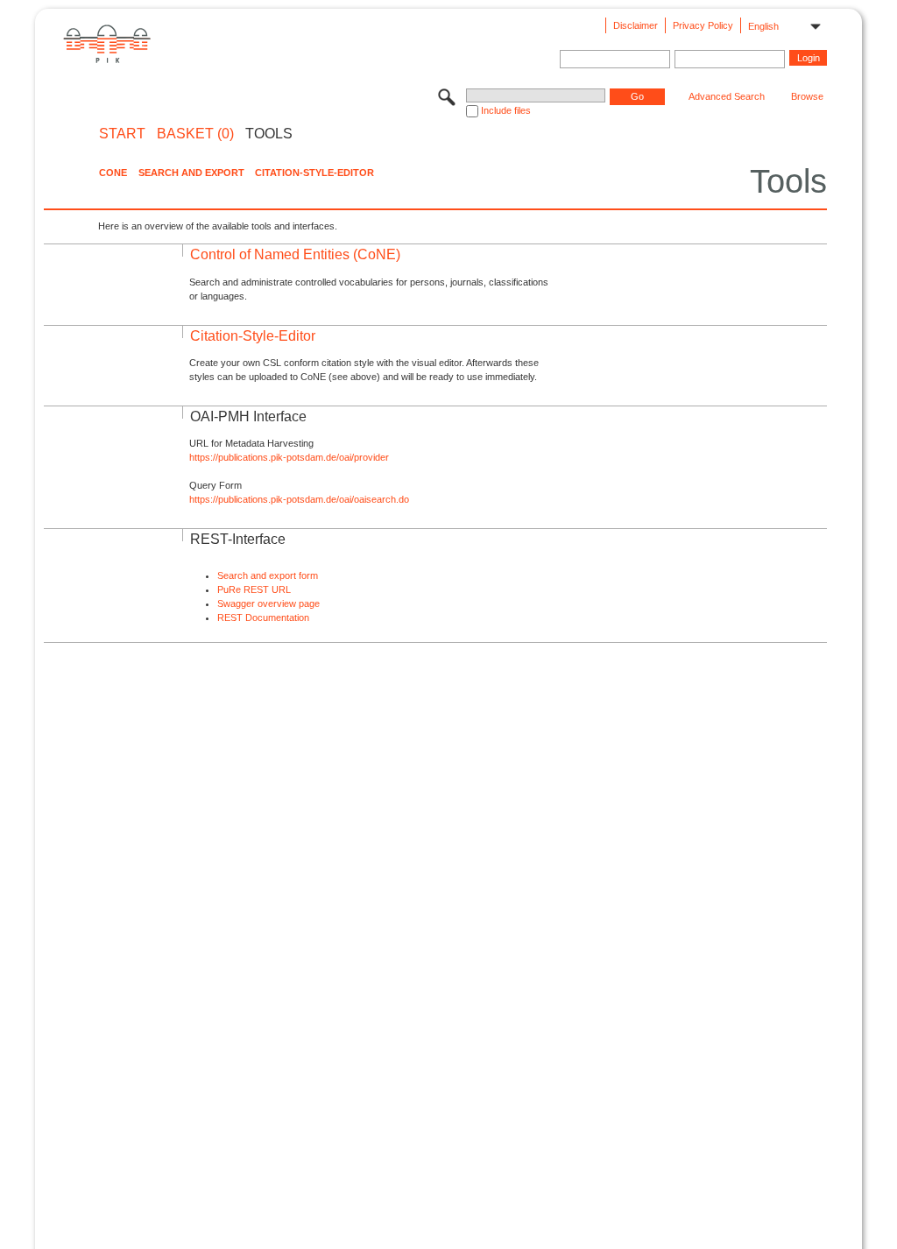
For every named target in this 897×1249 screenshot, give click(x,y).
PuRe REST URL (254, 589)
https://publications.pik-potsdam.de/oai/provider (289, 457)
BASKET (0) (195, 134)
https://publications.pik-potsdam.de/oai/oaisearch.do (299, 499)
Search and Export (191, 172)
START (122, 134)
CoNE (113, 172)
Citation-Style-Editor (314, 172)
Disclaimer (635, 25)
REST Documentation (263, 617)
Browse (807, 96)
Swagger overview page (268, 603)
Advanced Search (727, 96)
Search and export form (267, 575)
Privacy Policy (703, 25)
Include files (506, 110)
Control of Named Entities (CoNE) (295, 254)
